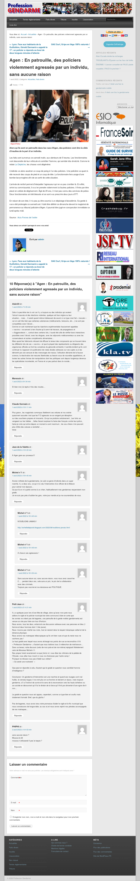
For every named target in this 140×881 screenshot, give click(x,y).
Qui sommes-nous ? (59, 842)
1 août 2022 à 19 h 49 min (27, 547)
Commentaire (16, 778)
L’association (88, 19)
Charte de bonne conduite (61, 845)
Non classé (13, 860)
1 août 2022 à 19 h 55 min (27, 573)
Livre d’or (13, 25)
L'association (14, 856)
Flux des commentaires (102, 851)
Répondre (18, 367)
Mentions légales (58, 848)
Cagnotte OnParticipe (114, 44)
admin (41, 239)
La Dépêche (20, 164)
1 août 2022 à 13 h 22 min (22, 450)
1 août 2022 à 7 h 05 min (21, 307)
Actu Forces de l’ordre (27, 217)
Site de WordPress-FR (102, 856)
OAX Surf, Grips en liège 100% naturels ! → (70, 46)
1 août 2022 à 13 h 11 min (22, 407)
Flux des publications (101, 847)
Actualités (13, 19)
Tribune (63, 19)
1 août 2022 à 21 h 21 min (22, 607)
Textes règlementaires (31, 19)
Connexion (97, 843)
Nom (15, 811)
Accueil (24, 34)
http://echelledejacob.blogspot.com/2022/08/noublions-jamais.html (44, 527)
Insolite (75, 19)
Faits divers (50, 19)
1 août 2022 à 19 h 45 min (22, 475)
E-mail (15, 803)
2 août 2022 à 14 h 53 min (22, 729)
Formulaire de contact (59, 851)
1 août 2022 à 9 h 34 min (21, 381)
